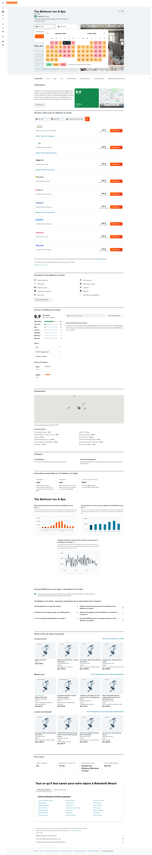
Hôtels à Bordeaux (71, 815)
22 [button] (52, 55)
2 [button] (56, 43)
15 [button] (52, 51)
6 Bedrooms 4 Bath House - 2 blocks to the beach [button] (67, 660)
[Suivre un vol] (3, 28)
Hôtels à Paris (69, 810)
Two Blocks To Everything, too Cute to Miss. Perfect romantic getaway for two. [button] (90, 697)
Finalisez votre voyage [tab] (60, 790)
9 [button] (56, 47)
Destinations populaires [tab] (44, 790)
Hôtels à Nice (69, 813)
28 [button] (48, 60)
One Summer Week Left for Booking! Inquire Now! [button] (90, 660)
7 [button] (47, 47)
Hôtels (42, 851)
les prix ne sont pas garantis (74, 830)
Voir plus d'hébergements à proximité (113, 638)
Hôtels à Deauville (43, 815)
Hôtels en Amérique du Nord (52, 851)
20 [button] (73, 51)
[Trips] (3, 36)
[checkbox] (43, 368)
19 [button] (69, 51)
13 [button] (73, 47)
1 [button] (91, 43)
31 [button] (100, 60)
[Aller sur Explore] (3, 24)
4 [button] (64, 43)
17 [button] (60, 51)
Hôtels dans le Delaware (79, 851)
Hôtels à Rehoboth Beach (94, 851)
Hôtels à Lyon (96, 813)
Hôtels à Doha (97, 808)
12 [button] (69, 47)
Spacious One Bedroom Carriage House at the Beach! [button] (89, 733)
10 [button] (60, 47)
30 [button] (56, 60)
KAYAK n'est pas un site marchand (46, 836)
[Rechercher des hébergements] (3, 12)
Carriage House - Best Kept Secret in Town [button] (112, 660)
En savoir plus (103, 259)
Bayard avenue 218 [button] (40, 660)
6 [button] (73, 43)
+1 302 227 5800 (39, 21)
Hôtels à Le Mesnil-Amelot (45, 800)
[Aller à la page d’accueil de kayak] (11, 3)
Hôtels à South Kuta (98, 800)
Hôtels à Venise (70, 803)
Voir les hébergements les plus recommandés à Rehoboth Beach (105, 711)
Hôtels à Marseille (43, 813)
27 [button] (73, 55)
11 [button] (64, 47)
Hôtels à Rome (42, 803)
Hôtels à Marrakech (43, 805)
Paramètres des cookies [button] (40, 265)
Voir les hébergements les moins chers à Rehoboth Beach (107, 674)
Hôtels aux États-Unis (66, 851)
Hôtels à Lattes (97, 803)
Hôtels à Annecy (42, 808)
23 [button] (56, 55)
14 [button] (47, 51)
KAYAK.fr (36, 851)
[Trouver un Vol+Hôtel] (3, 19)
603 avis (46, 16)
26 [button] (69, 55)
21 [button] (47, 55)
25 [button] (64, 55)
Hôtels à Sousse (97, 805)
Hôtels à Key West (98, 810)
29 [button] (52, 60)
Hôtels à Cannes (97, 815)
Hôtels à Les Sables (43, 810)
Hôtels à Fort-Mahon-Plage (73, 808)
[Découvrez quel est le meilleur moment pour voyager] (3, 31)
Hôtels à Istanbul (70, 800)
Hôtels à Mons (69, 805)
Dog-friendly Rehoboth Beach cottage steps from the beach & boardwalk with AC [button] (111, 697)
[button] (3, 3)
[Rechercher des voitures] (3, 15)
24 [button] (60, 55)
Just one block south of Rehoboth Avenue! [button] (111, 733)
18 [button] (64, 51)
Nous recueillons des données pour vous (48, 839)
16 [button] (56, 51)
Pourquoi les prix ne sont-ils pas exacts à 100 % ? (51, 842)
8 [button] (91, 47)
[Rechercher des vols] (3, 8)
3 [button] (60, 43)
